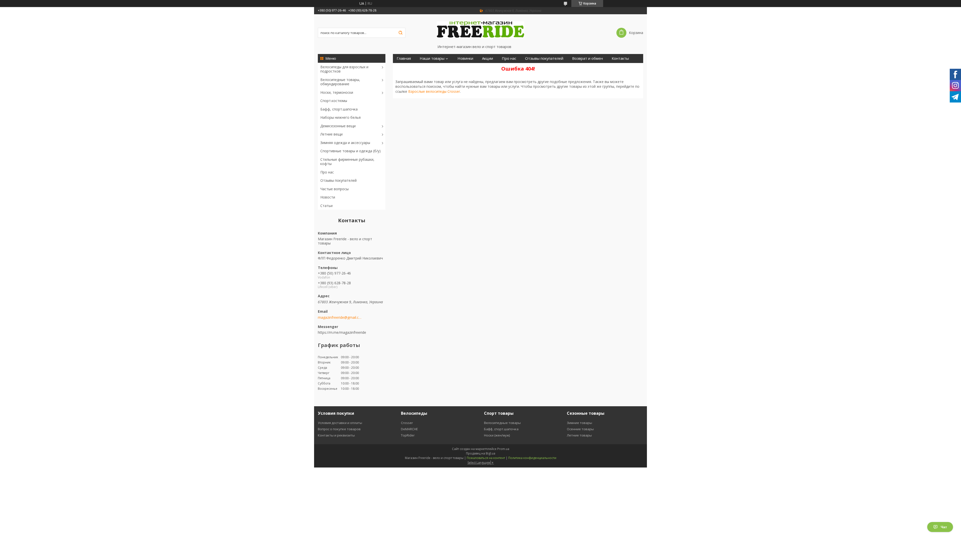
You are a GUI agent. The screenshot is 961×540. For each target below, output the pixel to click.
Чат (944, 527)
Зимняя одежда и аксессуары (345, 142)
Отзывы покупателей (338, 180)
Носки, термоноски (336, 92)
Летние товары (579, 435)
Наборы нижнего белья (340, 117)
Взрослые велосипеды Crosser (434, 91)
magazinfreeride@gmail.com (340, 317)
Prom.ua (503, 449)
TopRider (408, 435)
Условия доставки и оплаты (340, 422)
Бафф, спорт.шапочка (339, 109)
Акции (487, 58)
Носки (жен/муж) (497, 435)
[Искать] (400, 33)
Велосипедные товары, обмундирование (340, 81)
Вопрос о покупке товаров (339, 429)
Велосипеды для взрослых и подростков (344, 69)
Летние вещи (331, 134)
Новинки (465, 58)
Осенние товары (580, 429)
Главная (404, 58)
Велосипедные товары (502, 422)
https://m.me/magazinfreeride (342, 332)
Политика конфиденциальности (532, 458)
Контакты (620, 58)
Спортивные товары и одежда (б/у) (350, 150)
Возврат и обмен (587, 58)
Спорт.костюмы (333, 100)
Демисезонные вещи (338, 126)
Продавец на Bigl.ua (480, 453)
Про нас (327, 172)
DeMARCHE (409, 429)
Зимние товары (579, 422)
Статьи (326, 205)
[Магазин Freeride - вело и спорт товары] (480, 29)
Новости (327, 197)
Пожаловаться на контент (486, 458)
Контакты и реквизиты (336, 435)
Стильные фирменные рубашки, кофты (347, 161)
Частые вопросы (334, 188)
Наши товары (432, 58)
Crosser (407, 422)
